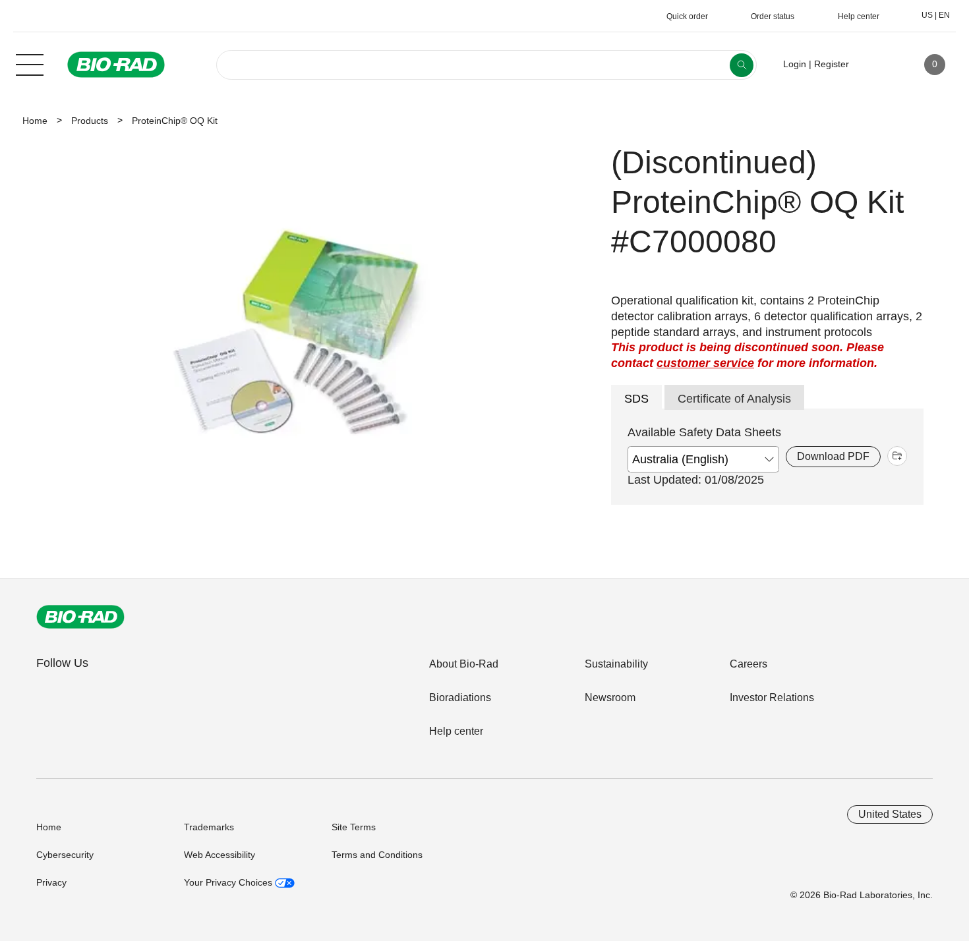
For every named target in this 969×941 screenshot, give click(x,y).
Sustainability (616, 664)
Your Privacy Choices (229, 882)
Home (34, 120)
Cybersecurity (65, 854)
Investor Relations (772, 697)
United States (890, 814)
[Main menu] (29, 63)
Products (89, 120)
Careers (748, 664)
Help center (456, 731)
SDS (636, 398)
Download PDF (833, 456)
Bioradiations (460, 697)
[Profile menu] (878, 64)
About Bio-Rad (463, 664)
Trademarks (209, 827)
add (897, 456)
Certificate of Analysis (734, 398)
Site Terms (354, 827)
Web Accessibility (219, 854)
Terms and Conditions (377, 854)
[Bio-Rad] (80, 617)
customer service (705, 363)
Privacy (51, 882)
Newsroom (610, 697)
